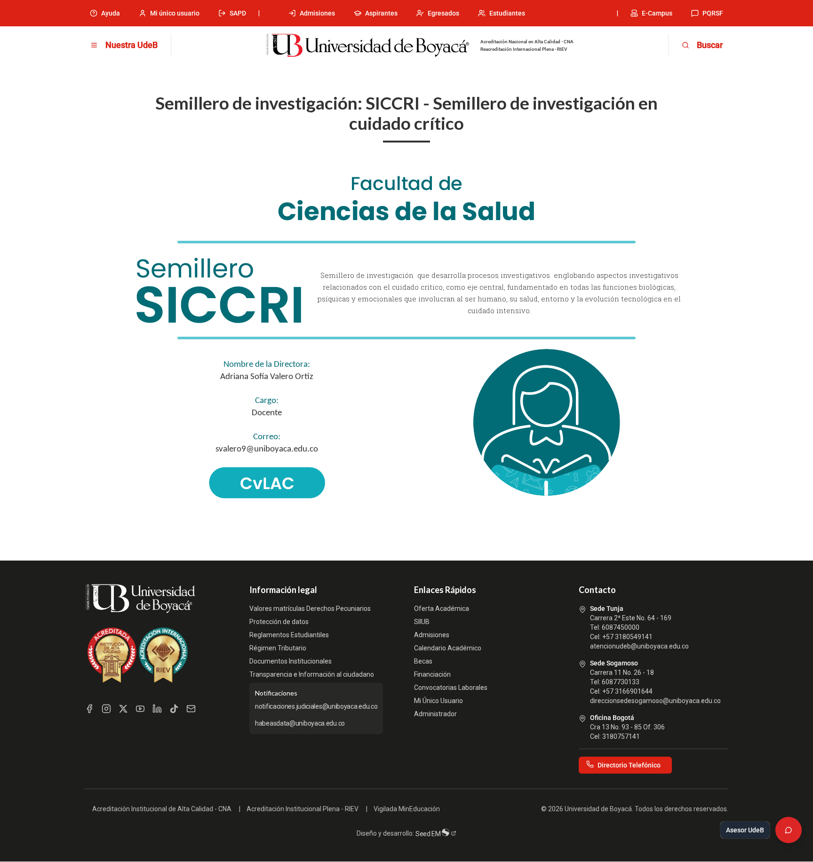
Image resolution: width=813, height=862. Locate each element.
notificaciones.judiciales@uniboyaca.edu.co (316, 706)
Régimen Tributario (277, 648)
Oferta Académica (441, 608)
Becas (423, 661)
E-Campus (657, 13)
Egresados (443, 13)
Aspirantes (381, 13)
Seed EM (428, 834)
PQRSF (712, 13)
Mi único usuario (174, 13)
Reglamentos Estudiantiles (289, 635)
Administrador (435, 714)
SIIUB (422, 621)
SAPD (238, 13)
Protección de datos (279, 621)
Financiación (432, 674)
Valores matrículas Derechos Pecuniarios (310, 608)
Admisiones (317, 13)
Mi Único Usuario (438, 700)
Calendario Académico (447, 648)
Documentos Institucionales (290, 661)
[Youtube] (140, 708)
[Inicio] (367, 45)
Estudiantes (507, 13)
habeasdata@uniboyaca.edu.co (300, 723)
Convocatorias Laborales (450, 687)
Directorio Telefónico (629, 765)
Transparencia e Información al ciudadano (311, 674)
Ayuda (110, 13)
